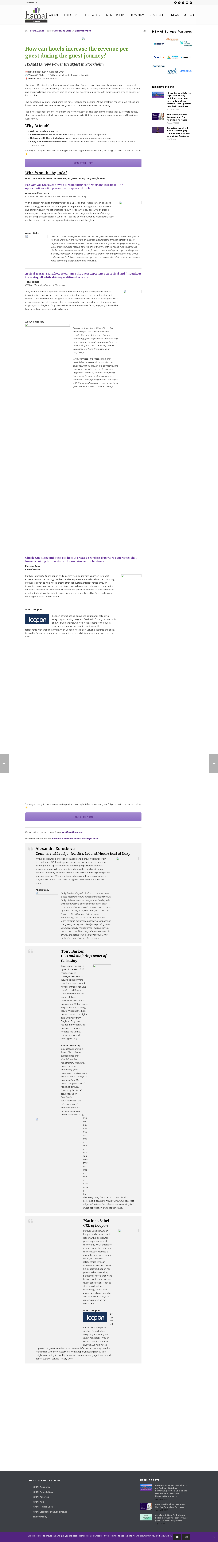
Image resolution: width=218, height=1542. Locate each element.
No (186, 1537)
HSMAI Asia (38, 1502)
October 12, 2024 (62, 30)
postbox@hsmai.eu (72, 832)
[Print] (145, 31)
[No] (214, 1537)
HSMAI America (40, 1497)
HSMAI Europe (36, 30)
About (53, 15)
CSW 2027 (137, 15)
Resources (157, 15)
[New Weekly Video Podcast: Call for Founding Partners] (158, 116)
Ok (177, 1537)
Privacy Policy (39, 1516)
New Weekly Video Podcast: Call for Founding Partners (177, 117)
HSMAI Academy (41, 1487)
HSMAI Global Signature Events (49, 1511)
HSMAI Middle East (42, 1506)
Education (92, 15)
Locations (71, 15)
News (175, 15)
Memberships (115, 15)
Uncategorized (83, 30)
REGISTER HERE (83, 163)
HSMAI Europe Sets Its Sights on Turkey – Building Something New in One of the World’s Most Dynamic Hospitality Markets (179, 99)
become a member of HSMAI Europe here (75, 838)
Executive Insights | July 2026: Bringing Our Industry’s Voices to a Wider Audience (178, 132)
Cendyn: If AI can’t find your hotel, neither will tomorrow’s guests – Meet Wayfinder (171, 1518)
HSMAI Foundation (42, 1492)
